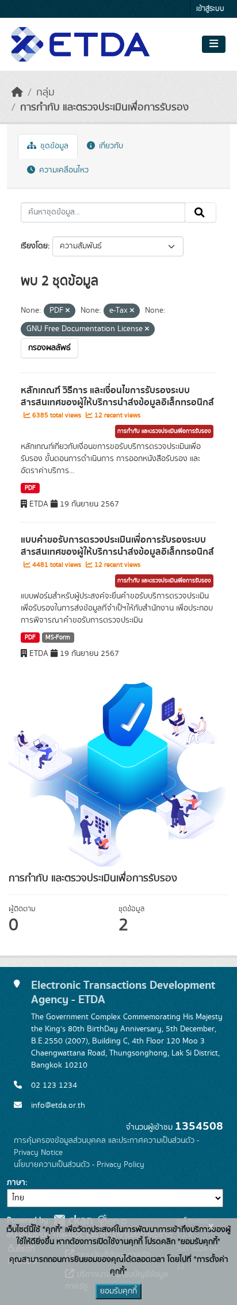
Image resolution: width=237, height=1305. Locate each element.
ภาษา (16, 1182)
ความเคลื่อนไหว (63, 170)
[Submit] (200, 212)
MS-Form (57, 637)
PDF (30, 488)
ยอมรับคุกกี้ (118, 1291)
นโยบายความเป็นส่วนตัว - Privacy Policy (79, 1164)
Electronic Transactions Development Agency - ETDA (123, 992)
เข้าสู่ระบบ (210, 8)
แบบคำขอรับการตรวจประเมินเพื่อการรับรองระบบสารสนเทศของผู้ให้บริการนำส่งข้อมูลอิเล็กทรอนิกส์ (117, 545)
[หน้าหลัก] (17, 92)
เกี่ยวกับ (110, 146)
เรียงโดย (34, 246)
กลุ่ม (45, 92)
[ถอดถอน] (68, 311)
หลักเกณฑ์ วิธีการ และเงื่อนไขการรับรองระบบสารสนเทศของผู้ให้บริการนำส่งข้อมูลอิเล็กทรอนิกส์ (117, 396)
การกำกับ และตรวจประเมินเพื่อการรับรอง (104, 107)
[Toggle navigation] (213, 44)
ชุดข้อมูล (53, 146)
